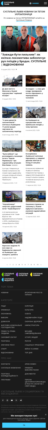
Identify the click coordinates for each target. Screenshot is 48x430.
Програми (5, 380)
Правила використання (32, 369)
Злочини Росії (8, 345)
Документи (30, 374)
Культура (29, 310)
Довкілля (5, 321)
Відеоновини (7, 353)
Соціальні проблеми (34, 345)
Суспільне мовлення (11, 368)
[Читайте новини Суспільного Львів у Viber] (16, 400)
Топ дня (28, 353)
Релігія (28, 341)
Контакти (5, 364)
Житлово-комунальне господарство (11, 326)
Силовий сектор (9, 337)
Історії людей (31, 337)
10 (37, 265)
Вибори (4, 317)
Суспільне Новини (24, 20)
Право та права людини (8, 332)
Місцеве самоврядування (33, 332)
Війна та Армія (31, 349)
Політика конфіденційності (9, 375)
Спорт (4, 349)
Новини (4, 292)
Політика (5, 341)
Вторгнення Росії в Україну (33, 293)
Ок (24, 425)
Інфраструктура (32, 325)
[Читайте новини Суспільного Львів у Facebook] (3, 400)
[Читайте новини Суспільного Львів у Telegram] (21, 400)
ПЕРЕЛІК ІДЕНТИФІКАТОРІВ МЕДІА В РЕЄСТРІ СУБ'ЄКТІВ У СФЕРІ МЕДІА (35, 383)
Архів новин (30, 364)
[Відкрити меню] (46, 3)
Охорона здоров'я (33, 321)
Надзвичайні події (33, 317)
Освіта (28, 314)
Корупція (29, 306)
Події (3, 306)
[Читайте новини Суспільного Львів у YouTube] (12, 400)
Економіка (6, 314)
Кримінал (5, 310)
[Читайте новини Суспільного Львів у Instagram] (7, 400)
